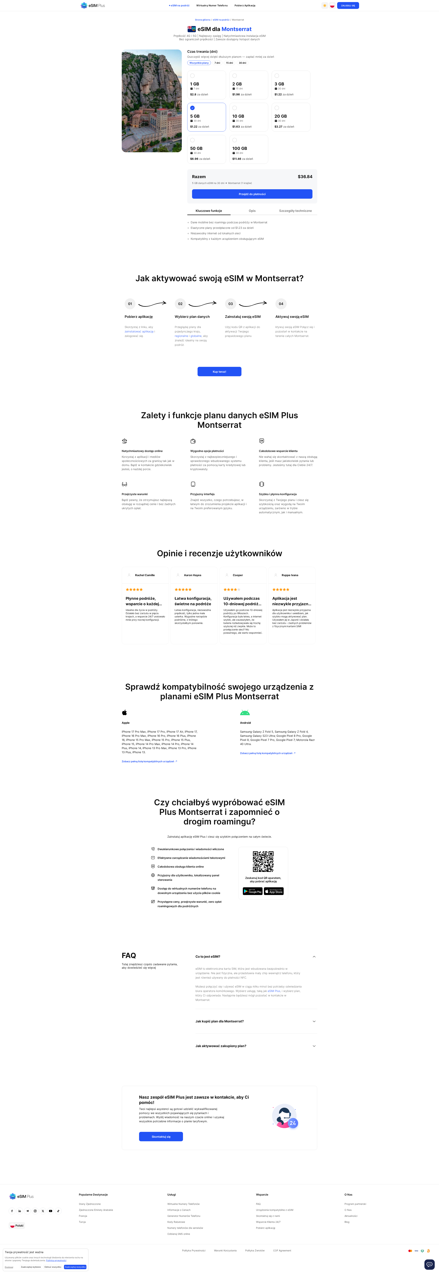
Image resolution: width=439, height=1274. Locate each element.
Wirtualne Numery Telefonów (183, 1203)
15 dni (229, 62)
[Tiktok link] (58, 1211)
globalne (196, 336)
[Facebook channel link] (12, 1211)
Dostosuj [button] (9, 1267)
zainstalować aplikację (139, 331)
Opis (252, 211)
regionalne (181, 336)
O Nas (348, 1209)
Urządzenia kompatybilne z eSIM (274, 1209)
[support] (429, 1264)
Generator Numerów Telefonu (183, 1215)
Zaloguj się (348, 5)
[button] (332, 5)
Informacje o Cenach (179, 1209)
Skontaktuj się (161, 1136)
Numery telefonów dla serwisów (185, 1227)
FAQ (258, 1203)
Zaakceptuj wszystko (75, 1267)
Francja (83, 1215)
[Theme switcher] (324, 5)
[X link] (42, 1211)
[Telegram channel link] (27, 1211)
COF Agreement (282, 1250)
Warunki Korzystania (225, 1250)
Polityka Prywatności (193, 1250)
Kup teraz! (219, 371)
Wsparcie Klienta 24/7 (268, 1221)
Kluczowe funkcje (209, 211)
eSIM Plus (274, 991)
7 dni (217, 62)
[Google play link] (253, 891)
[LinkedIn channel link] (19, 1211)
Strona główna (202, 19)
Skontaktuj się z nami (268, 1215)
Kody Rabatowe (176, 1221)
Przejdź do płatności (252, 194)
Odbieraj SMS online (178, 1233)
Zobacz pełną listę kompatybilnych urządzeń (148, 761)
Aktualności (351, 1215)
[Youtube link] (50, 1211)
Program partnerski (355, 1203)
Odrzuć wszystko (52, 1267)
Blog (347, 1221)
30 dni (242, 62)
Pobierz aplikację (245, 5)
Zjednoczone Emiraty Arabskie (96, 1209)
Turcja (82, 1221)
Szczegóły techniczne (295, 211)
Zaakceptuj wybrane (31, 1267)
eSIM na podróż (180, 5)
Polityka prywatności (56, 1260)
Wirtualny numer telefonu (212, 5)
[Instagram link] (35, 1211)
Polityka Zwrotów (255, 1250)
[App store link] (274, 891)
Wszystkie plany (199, 62)
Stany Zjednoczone (90, 1203)
